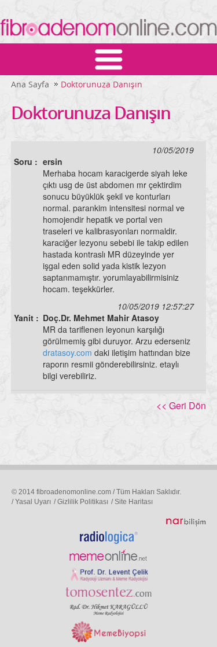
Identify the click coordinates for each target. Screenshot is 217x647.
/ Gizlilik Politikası (81, 502)
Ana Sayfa (30, 84)
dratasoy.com (67, 352)
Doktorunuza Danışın (101, 84)
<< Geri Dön (181, 405)
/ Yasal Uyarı (31, 502)
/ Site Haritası (132, 502)
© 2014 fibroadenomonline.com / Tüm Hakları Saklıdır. (96, 492)
